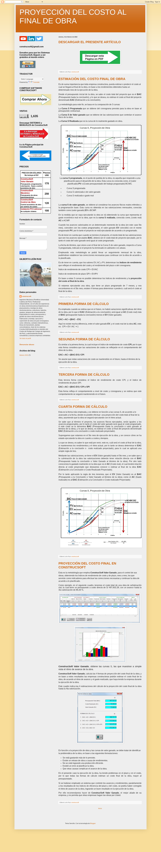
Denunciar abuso (26, 344)
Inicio (100, 808)
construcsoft (26, 296)
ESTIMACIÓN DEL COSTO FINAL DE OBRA (91, 79)
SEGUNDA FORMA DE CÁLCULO (84, 339)
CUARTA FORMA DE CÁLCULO (82, 407)
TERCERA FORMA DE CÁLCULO (83, 374)
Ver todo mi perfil (25, 338)
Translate (36, 82)
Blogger (92, 823)
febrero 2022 (23, 355)
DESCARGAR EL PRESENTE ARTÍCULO (89, 42)
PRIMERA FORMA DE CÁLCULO (83, 304)
